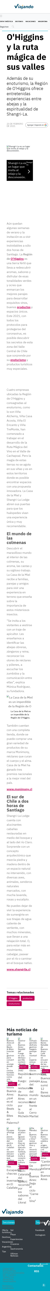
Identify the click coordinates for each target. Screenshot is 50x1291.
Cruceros (14, 1244)
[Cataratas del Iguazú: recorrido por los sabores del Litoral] (21, 1149)
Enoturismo (14, 1003)
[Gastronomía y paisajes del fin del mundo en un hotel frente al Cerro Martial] (33, 1054)
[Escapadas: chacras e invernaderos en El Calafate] (10, 1147)
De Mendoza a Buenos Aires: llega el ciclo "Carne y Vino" (35, 1183)
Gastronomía (15, 1084)
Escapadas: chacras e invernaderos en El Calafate (15, 1178)
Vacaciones (30, 21)
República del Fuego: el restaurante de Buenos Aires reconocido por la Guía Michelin (25, 1095)
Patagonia (14, 1163)
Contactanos (35, 1265)
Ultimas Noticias (14, 1254)
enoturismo (18, 360)
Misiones (24, 1167)
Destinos (19, 21)
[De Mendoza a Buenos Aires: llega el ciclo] (33, 1145)
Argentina (42, 21)
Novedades (36, 1067)
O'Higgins (17, 259)
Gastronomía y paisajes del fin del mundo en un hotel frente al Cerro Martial (37, 1095)
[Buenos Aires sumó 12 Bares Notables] (44, 1056)
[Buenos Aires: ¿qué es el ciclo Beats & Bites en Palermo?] (10, 1063)
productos (24, 307)
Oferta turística (6, 1231)
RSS (36, 1271)
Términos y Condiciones (8, 1286)
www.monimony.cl (19, 789)
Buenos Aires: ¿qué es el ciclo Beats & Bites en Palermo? (13, 1107)
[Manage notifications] (44, 1285)
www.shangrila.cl (18, 969)
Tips (4, 1251)
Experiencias (16, 1239)
